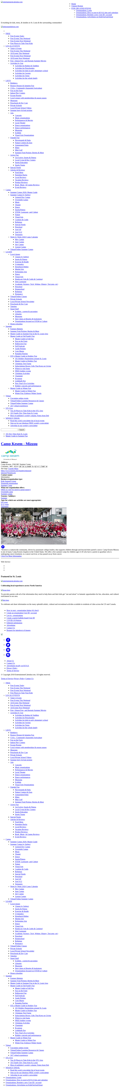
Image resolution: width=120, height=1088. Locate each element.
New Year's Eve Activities (24, 383)
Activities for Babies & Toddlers (27, 66)
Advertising (11, 625)
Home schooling (16, 324)
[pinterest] (8, 650)
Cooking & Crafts (21, 220)
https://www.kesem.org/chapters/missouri (16, 471)
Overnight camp (7, 492)
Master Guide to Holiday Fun (26, 361)
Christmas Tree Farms (23, 364)
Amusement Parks (21, 145)
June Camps (19, 242)
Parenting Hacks (21, 175)
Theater (18, 205)
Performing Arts (21, 272)
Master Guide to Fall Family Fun (22, 336)
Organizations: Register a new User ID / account (94, 15)
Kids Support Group (8, 481)
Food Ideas (19, 172)
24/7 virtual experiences (19, 406)
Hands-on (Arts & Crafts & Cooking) (29, 279)
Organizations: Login (84, 10)
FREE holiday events (23, 371)
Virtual (8, 396)
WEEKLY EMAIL (13, 418)
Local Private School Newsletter (22, 302)
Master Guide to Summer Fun (17, 436)
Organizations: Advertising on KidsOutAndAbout (94, 17)
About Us (10, 661)
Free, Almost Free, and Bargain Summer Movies (28, 61)
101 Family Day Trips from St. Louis (24, 413)
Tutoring (13, 306)
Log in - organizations (15, 615)
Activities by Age (16, 63)
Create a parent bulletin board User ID (21, 618)
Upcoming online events (19, 398)
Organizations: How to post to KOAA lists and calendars (97, 13)
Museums (13, 101)
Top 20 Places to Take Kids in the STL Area (26, 411)
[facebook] (8, 640)
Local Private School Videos (20, 108)
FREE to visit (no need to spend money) (16, 490)
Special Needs (15, 168)
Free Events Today (17, 36)
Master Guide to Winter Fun (20, 388)
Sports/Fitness (20, 210)
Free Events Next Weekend (20, 41)
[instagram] (8, 655)
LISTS (8, 81)
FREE (8, 34)
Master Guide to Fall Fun (24, 339)
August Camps (20, 247)
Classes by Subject (22, 257)
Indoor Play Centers (17, 93)
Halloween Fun (20, 344)
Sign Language (20, 282)
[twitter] (8, 645)
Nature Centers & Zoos (23, 143)
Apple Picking (20, 349)
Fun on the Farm (16, 91)
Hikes (17, 148)
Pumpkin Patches (21, 354)
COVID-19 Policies (14, 620)
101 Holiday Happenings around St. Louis (30, 359)
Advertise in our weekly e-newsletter (24, 426)
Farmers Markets (16, 329)
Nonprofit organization (9, 483)
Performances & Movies (24, 120)
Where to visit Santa (22, 369)
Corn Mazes (19, 351)
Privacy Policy (12, 668)
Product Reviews (21, 182)
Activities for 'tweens (23, 73)
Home (73, 4)
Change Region (77, 6)
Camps (8, 190)
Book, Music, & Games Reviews (27, 185)
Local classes (15, 254)
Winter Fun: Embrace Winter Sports (28, 393)
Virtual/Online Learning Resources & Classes (27, 401)
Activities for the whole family (26, 78)
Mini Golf (18, 150)
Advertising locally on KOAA (18, 666)
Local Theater (20, 123)
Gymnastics (19, 264)
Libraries (18, 314)
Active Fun (14, 155)
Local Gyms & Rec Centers (25, 160)
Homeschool (19, 289)
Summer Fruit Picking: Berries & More (29, 153)
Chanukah (19, 376)
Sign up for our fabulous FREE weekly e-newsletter (29, 423)
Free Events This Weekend (20, 38)
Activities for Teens (22, 76)
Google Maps (13, 469)
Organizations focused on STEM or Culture (31, 321)
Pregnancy (19, 294)
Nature (17, 215)
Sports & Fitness (21, 259)
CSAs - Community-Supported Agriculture (26, 88)
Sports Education (21, 163)
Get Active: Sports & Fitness (25, 158)
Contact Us (11, 628)
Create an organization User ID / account (22, 613)
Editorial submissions (14, 623)
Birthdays (13, 83)
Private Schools (16, 105)
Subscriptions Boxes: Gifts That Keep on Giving (33, 366)
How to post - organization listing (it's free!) (23, 610)
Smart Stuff (14, 309)
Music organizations (22, 118)
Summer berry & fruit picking (21, 110)
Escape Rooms (15, 96)
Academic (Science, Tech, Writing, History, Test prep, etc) (36, 284)
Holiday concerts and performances (28, 386)
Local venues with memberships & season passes (28, 98)
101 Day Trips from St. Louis (16, 434)
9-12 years (5, 504)
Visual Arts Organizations (24, 135)
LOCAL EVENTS (13, 46)
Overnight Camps (21, 200)
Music (17, 202)
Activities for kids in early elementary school (31, 71)
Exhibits (18, 133)
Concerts (18, 115)
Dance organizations (22, 125)
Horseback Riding (21, 267)
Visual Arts (19, 217)
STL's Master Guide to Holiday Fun (23, 356)
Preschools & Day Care (19, 103)
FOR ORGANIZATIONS (81, 8)
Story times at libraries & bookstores (28, 319)
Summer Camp (6, 485)
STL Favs (9, 408)
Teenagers (18, 235)
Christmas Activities (22, 373)
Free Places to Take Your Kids (21, 43)
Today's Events (16, 48)
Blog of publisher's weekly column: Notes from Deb (29, 416)
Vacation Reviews (21, 180)
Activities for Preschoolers (24, 68)
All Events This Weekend (19, 53)
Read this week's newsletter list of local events (27, 421)
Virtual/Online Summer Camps (21, 249)
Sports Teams (20, 165)
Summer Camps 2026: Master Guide (23, 192)
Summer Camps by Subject (20, 195)
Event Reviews (20, 187)
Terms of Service (13, 671)
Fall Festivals (20, 346)
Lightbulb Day (20, 381)
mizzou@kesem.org (8, 473)
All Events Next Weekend (20, 58)
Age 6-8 (18, 230)
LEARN (9, 252)
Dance (17, 207)
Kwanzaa (18, 378)
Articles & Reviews (17, 170)
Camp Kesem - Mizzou (19, 444)
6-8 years (4, 502)
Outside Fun (14, 138)
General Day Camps (22, 197)
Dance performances (22, 128)
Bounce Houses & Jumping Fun (22, 86)
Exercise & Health (22, 262)
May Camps (19, 239)
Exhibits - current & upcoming (26, 311)
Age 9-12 (18, 232)
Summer (9, 326)
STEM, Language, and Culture (26, 212)
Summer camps (6, 494)
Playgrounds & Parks (23, 140)
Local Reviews (20, 177)
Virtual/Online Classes (18, 297)
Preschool (18, 227)
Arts (11, 113)
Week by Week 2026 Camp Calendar (24, 237)
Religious (18, 222)
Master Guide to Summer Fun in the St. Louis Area (29, 334)
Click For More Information (11, 556)
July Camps (19, 244)
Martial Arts (19, 269)
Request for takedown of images (18, 630)
